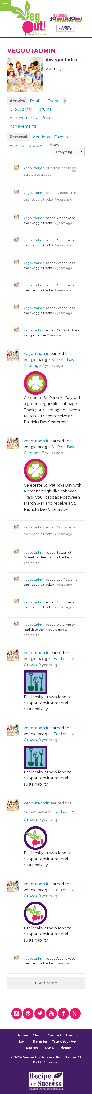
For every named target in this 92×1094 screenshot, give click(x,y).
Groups (20, 109)
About (38, 1035)
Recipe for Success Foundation (49, 1057)
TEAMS (48, 1047)
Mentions (41, 137)
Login (24, 1041)
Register (40, 1041)
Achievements (23, 118)
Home (23, 1035)
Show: (55, 145)
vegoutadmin (34, 168)
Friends (56, 101)
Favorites (62, 137)
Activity (17, 101)
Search (32, 1047)
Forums (44, 109)
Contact (54, 1035)
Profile (36, 101)
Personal (18, 137)
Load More (46, 982)
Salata (28, 174)
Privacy (64, 1047)
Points (47, 118)
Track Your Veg (65, 1041)
